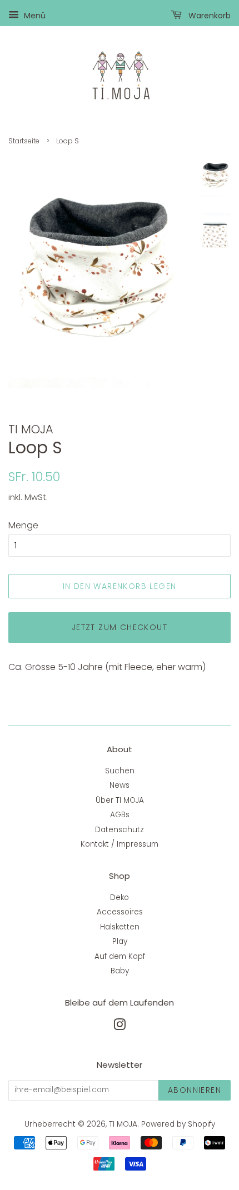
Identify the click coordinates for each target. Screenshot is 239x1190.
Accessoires (120, 912)
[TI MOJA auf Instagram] (119, 1027)
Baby (120, 971)
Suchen (120, 771)
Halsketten (120, 927)
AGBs (120, 814)
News (119, 785)
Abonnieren (194, 1090)
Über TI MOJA (120, 800)
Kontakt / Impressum (119, 844)
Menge (23, 525)
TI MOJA (123, 1124)
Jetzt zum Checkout (119, 627)
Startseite (23, 141)
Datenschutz (119, 829)
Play (119, 941)
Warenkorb (208, 15)
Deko (119, 897)
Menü (34, 15)
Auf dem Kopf (119, 956)
